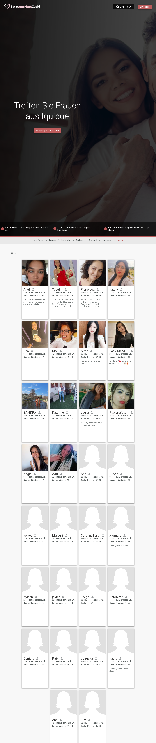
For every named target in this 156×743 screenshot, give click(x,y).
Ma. (54, 351)
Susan (113, 474)
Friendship (66, 240)
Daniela (28, 658)
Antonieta (116, 597)
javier (56, 597)
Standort (93, 240)
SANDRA (29, 412)
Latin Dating (38, 240)
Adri (55, 474)
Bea (26, 351)
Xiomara (115, 535)
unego (85, 597)
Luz (83, 720)
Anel (26, 289)
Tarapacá (106, 240)
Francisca (88, 289)
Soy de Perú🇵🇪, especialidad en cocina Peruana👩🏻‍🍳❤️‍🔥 (120, 362)
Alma (84, 351)
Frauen (52, 240)
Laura (85, 412)
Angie (27, 474)
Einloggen (145, 7)
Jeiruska (87, 658)
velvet (27, 535)
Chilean (79, 240)
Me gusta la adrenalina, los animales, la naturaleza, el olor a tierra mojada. (34, 302)
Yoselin (57, 289)
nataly (113, 289)
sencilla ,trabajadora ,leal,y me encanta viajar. (91, 424)
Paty (55, 658)
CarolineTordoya (90, 535)
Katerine (58, 412)
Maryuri (57, 535)
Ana (83, 474)
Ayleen (28, 597)
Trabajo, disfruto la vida (118, 546)
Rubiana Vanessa (118, 412)
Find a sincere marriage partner (90, 362)
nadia (113, 658)
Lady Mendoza (118, 351)
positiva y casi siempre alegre (118, 670)
